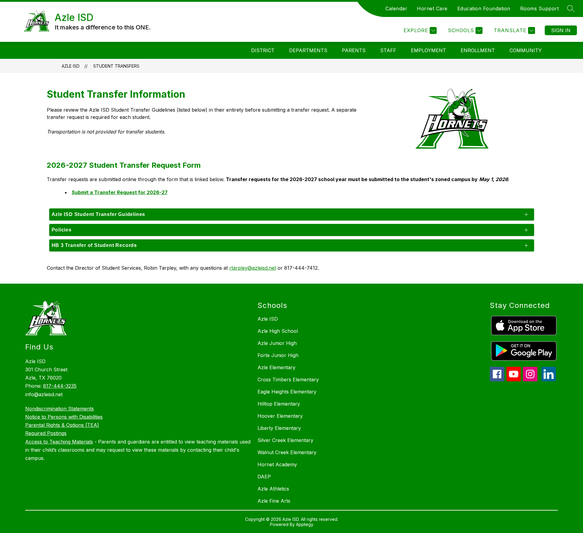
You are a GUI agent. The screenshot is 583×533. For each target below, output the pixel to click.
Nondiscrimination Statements (59, 409)
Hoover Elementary (280, 416)
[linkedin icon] (548, 379)
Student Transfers (116, 66)
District (262, 50)
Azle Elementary (276, 367)
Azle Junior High (277, 343)
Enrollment (478, 50)
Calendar (396, 8)
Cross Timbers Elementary (288, 379)
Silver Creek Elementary (285, 440)
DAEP (264, 477)
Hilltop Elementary (278, 404)
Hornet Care (432, 8)
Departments (308, 50)
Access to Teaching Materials (59, 442)
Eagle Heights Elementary (286, 392)
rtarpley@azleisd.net (252, 268)
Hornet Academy (277, 464)
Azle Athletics (273, 489)
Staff (388, 50)
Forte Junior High (277, 355)
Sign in (561, 30)
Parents (354, 50)
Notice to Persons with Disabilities (64, 417)
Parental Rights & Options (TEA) (62, 425)
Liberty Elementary (279, 428)
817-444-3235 (60, 386)
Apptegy (304, 524)
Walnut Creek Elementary (286, 452)
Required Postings (45, 433)
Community (526, 50)
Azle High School (277, 331)
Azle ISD (71, 66)
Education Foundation (483, 8)
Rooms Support (539, 8)
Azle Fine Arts (273, 501)
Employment (428, 50)
